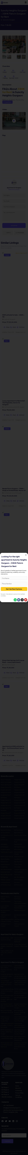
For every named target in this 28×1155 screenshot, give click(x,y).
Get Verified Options (14, 589)
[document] (14, 577)
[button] (25, 555)
